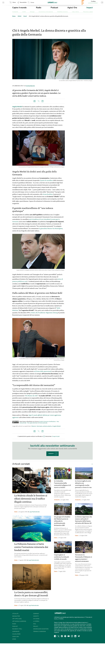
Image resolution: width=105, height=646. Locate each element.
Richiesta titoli (17, 629)
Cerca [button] (32, 2)
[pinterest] (62, 636)
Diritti (24, 12)
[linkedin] (75, 636)
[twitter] (58, 636)
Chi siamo (36, 619)
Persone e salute (88, 12)
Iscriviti (51, 453)
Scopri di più (56, 436)
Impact (89, 7)
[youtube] (69, 636)
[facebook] (55, 636)
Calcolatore (16, 634)
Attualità (15, 613)
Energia (32, 12)
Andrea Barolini (30, 86)
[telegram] (79, 636)
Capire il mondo (19, 7)
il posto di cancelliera (46, 180)
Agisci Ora (72, 7)
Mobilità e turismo (62, 12)
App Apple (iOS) (16, 619)
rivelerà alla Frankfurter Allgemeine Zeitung (44, 312)
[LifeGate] (52, 2)
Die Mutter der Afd (31, 395)
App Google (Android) (19, 621)
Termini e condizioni (39, 631)
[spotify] (65, 636)
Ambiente (15, 12)
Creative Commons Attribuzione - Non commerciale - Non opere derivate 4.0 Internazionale (39, 422)
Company (36, 613)
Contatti (36, 616)
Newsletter (23, 2)
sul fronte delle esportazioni (42, 371)
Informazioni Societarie (40, 629)
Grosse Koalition (48, 194)
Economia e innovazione (46, 12)
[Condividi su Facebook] (35, 101)
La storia (36, 621)
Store (14, 2)
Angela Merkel (17, 106)
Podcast (54, 7)
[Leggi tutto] (91, 464)
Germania (39, 426)
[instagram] (72, 636)
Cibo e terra (75, 12)
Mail (34, 624)
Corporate (15, 631)
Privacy (35, 626)
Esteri (15, 512)
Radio (38, 7)
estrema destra (47, 426)
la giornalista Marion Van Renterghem (51, 228)
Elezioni (34, 426)
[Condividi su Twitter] (39, 101)
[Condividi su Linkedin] (42, 101)
